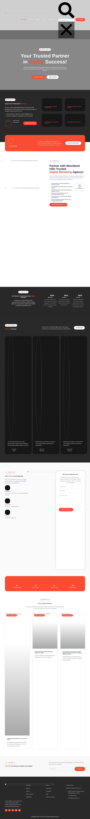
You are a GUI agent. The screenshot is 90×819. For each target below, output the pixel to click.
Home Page (23, 19)
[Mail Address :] (7, 512)
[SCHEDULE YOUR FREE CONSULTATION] (10, 141)
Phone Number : (8, 504)
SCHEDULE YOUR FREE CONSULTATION (17, 144)
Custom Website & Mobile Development (51, 107)
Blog (44, 19)
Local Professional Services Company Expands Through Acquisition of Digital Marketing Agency (72, 653)
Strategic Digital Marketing (74, 122)
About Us (38, 19)
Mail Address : (7, 515)
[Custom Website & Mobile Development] (47, 103)
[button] (66, 10)
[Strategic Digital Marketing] (70, 119)
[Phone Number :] (7, 500)
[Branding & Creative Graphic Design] (70, 103)
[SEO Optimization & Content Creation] (47, 119)
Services (31, 19)
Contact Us (50, 19)
